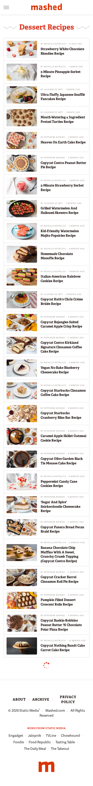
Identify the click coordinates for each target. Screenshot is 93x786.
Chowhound (70, 735)
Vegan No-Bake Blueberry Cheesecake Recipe (60, 370)
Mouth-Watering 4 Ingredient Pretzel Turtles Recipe (63, 119)
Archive (40, 699)
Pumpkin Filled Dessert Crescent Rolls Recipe (58, 602)
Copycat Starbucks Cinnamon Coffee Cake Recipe (63, 392)
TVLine (51, 735)
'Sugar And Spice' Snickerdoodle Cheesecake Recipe (60, 506)
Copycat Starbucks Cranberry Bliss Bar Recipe (61, 415)
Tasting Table (65, 742)
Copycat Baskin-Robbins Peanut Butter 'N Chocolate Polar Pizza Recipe (61, 624)
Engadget (16, 735)
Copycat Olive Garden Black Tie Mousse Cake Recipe (62, 461)
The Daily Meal (35, 748)
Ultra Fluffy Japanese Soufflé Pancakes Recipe (63, 97)
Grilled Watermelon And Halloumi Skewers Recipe (59, 210)
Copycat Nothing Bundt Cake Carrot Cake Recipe (63, 647)
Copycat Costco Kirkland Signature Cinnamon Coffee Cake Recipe (61, 347)
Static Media (29, 710)
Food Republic (40, 742)
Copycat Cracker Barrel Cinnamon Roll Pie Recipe (59, 579)
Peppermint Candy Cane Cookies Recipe (59, 484)
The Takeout (60, 748)
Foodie (18, 742)
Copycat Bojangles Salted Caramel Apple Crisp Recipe (61, 324)
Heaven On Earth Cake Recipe (63, 142)
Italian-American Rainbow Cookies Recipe (61, 278)
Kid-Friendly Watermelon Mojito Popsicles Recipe (60, 233)
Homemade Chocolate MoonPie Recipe (57, 256)
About (19, 699)
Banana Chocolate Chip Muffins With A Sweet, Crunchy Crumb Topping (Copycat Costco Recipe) (59, 554)
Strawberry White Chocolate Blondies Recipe (62, 51)
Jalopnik (34, 735)
